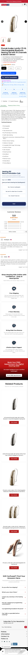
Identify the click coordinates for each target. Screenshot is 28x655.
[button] (26, 21)
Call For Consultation (11, 77)
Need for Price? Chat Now (8, 73)
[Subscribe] (25, 627)
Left (4, 68)
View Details (14, 422)
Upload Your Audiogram (9, 200)
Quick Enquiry (14, 101)
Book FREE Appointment (14, 375)
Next (14, 203)
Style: (3, 65)
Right (11, 68)
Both (18, 68)
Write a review (12, 231)
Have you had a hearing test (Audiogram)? (13, 183)
